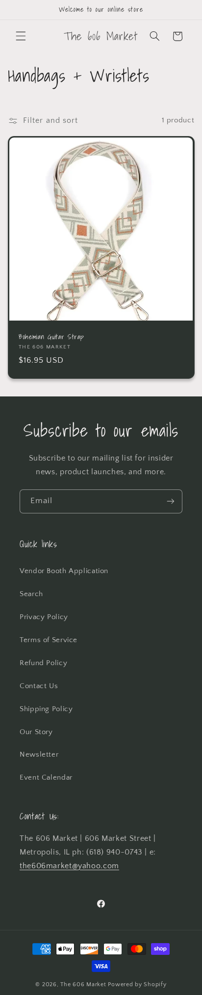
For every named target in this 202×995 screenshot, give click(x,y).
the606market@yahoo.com (69, 866)
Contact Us (39, 686)
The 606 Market (83, 984)
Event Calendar (46, 778)
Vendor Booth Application (64, 571)
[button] (20, 36)
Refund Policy (43, 663)
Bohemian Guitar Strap (51, 337)
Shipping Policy (46, 709)
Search (31, 594)
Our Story (36, 732)
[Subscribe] (170, 501)
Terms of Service (48, 640)
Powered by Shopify (137, 984)
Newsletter (39, 755)
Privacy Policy (44, 617)
